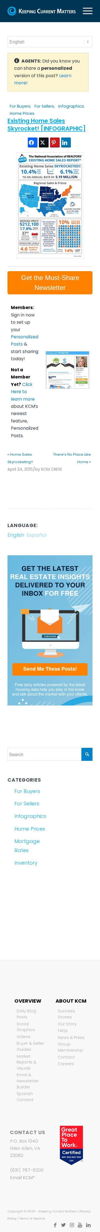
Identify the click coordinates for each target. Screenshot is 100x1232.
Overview (27, 1000)
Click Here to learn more (23, 392)
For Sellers (44, 106)
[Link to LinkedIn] (88, 1225)
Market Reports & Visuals (26, 1062)
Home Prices (22, 113)
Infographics (71, 106)
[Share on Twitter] (44, 142)
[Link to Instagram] (72, 1225)
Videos (24, 1036)
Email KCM (21, 1177)
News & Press (71, 1037)
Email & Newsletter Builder (28, 1081)
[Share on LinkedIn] (66, 142)
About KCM (71, 1000)
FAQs (63, 1030)
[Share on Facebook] (33, 142)
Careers (66, 1064)
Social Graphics (26, 1027)
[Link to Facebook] (55, 1225)
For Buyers (20, 106)
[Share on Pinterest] (55, 142)
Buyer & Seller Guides (30, 1046)
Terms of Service (32, 1218)
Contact (66, 1057)
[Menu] (84, 11)
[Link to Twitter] (63, 1225)
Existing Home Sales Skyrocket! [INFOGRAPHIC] (47, 124)
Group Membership (70, 1047)
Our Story (67, 1024)
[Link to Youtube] (80, 1225)
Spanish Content (25, 1097)
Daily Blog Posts (26, 1014)
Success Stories (66, 1014)
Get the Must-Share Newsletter (50, 282)
